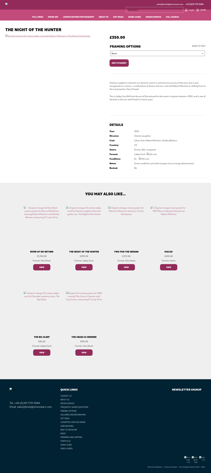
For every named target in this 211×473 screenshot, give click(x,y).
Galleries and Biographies (73, 414)
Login (191, 10)
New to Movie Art (68, 429)
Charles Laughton (142, 135)
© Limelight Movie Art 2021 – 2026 (192, 467)
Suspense (151, 149)
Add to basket (119, 63)
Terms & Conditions (155, 467)
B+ (135, 158)
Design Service (67, 403)
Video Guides (66, 448)
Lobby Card (139, 154)
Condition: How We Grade (72, 422)
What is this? (198, 45)
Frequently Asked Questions (74, 407)
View (41, 267)
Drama (137, 149)
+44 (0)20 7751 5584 (194, 4)
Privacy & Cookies (170, 467)
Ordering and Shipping (71, 437)
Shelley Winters (169, 140)
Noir (144, 149)
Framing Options (125, 46)
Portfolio (65, 441)
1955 (136, 131)
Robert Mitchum (153, 140)
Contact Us (66, 396)
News (63, 433)
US (135, 145)
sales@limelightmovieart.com (170, 4)
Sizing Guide (66, 444)
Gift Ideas (65, 418)
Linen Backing (67, 426)
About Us (64, 399)
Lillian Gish (139, 140)
